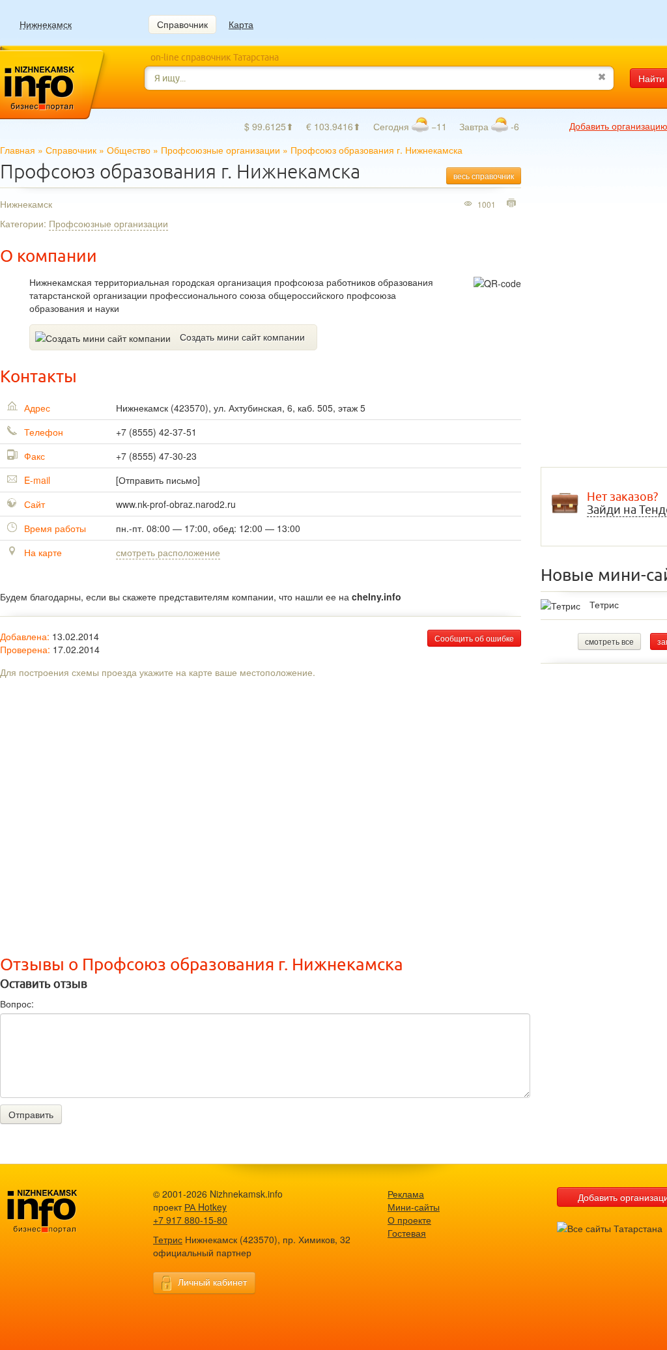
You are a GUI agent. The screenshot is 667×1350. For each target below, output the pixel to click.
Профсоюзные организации (220, 149)
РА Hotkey (205, 1206)
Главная (17, 149)
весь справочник (483, 175)
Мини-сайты (414, 1206)
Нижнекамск (46, 24)
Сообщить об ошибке (474, 637)
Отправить (30, 1114)
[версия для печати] (513, 203)
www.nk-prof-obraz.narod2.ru (176, 504)
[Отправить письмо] (158, 479)
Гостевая (407, 1232)
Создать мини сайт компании (242, 336)
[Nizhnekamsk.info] (62, 1211)
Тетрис (604, 604)
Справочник (182, 24)
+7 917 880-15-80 (190, 1219)
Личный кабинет (212, 1281)
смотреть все (609, 641)
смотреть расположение (168, 552)
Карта (241, 24)
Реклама (406, 1193)
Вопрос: (17, 1003)
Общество (128, 149)
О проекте (409, 1219)
